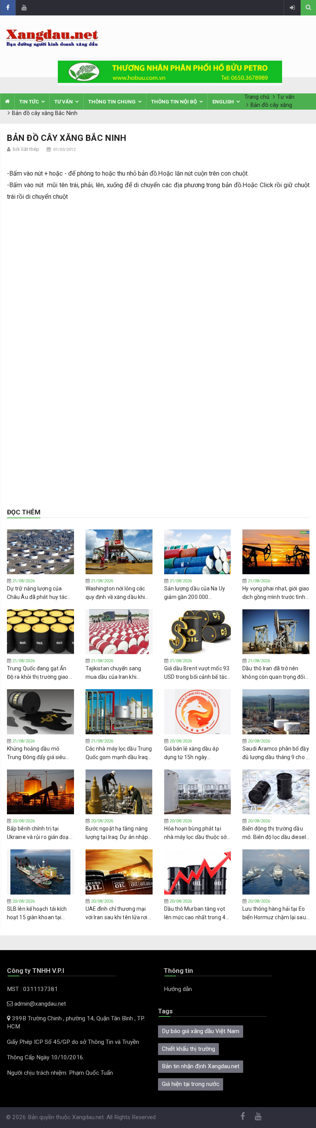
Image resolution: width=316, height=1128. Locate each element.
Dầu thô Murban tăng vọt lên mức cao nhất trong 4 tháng (194, 913)
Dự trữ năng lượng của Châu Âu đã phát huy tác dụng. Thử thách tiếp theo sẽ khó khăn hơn (38, 593)
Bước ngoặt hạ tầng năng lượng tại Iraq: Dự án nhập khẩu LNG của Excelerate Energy (117, 833)
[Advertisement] (158, 264)
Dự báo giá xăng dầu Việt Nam (200, 1031)
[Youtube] (23, 7)
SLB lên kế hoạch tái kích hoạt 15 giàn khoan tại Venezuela (37, 913)
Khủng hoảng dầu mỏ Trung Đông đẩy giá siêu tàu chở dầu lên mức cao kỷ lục (40, 753)
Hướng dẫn (178, 989)
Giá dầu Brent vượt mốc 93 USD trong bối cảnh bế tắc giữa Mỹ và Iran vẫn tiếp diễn (197, 673)
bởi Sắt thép (26, 149)
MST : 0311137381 (32, 989)
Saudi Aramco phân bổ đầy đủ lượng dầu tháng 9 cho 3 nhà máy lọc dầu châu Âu (275, 753)
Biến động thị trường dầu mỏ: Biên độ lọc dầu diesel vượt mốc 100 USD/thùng (274, 833)
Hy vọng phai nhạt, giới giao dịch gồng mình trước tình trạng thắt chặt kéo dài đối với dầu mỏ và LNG (275, 593)
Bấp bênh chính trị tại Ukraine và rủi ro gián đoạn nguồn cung (39, 833)
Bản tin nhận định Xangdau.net (200, 1066)
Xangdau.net (88, 1117)
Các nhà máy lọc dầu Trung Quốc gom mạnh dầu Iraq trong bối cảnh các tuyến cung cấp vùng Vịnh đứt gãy (119, 753)
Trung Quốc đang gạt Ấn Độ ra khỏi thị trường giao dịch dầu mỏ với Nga (38, 673)
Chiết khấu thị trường (188, 1048)
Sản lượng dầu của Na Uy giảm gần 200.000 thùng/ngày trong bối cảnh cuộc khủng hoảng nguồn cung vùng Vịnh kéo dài (197, 593)
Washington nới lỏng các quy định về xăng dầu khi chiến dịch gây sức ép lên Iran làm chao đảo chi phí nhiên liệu (116, 593)
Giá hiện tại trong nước (190, 1084)
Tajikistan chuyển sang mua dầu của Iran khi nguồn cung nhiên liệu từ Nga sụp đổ (115, 673)
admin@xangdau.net (39, 1003)
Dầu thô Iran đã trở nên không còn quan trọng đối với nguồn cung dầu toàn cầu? (273, 673)
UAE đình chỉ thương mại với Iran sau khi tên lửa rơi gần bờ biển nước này (117, 913)
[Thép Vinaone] (170, 71)
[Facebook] (7, 7)
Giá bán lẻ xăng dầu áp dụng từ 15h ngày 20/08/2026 (191, 753)
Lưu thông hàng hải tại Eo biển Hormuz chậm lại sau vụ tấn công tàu (274, 913)
